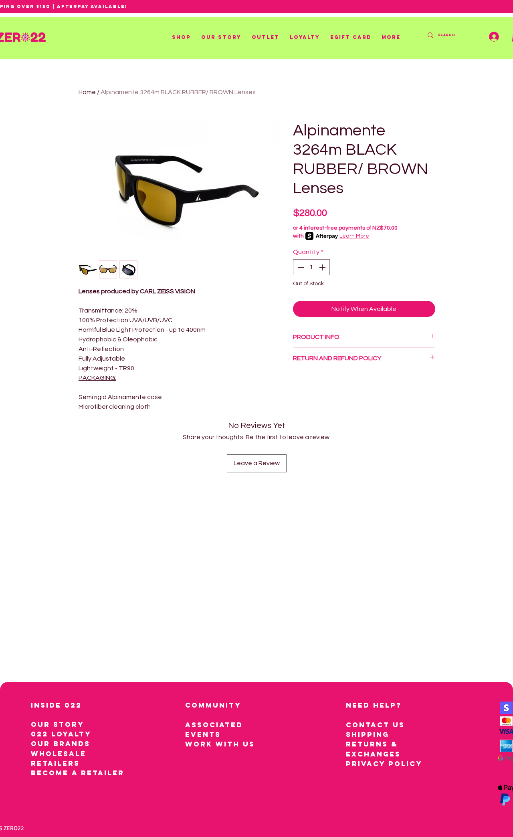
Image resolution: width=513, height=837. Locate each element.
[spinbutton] (311, 267)
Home (87, 92)
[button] (182, 37)
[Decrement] (299, 267)
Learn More (354, 236)
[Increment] (323, 267)
